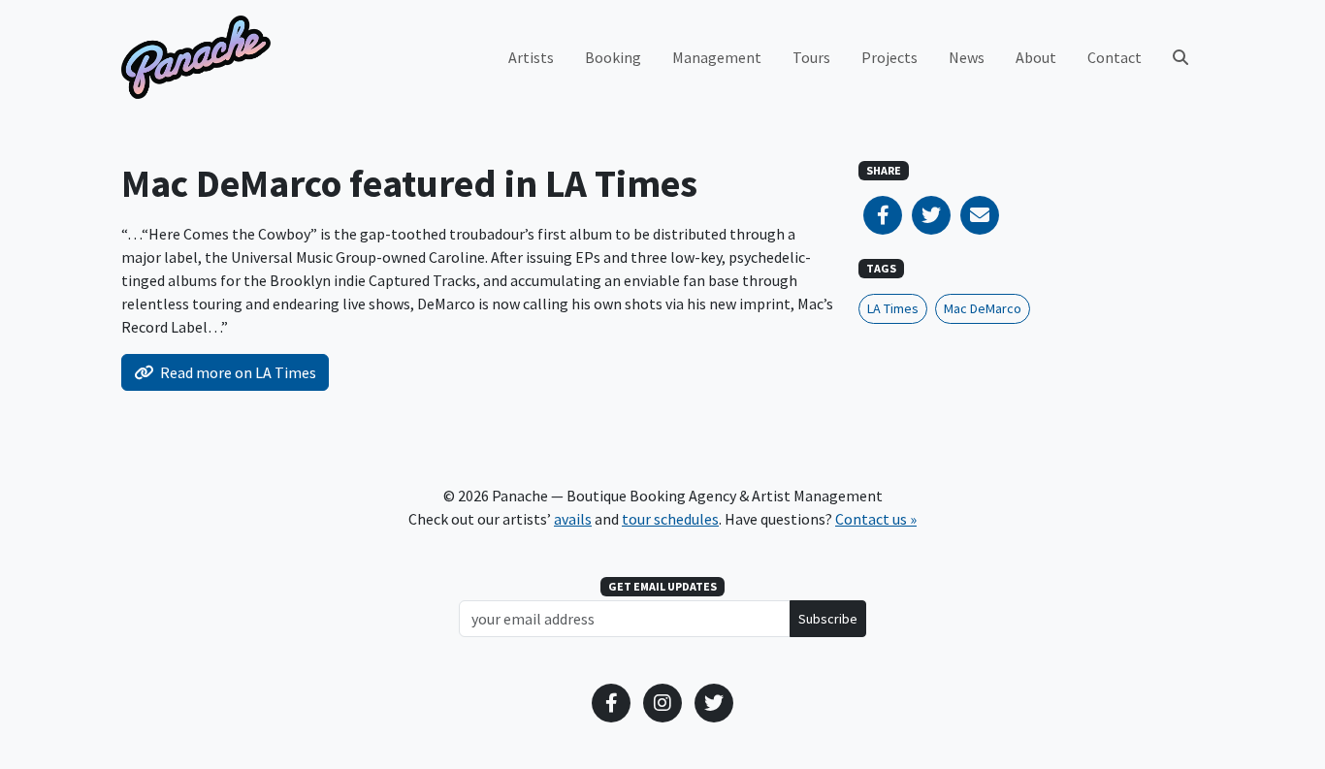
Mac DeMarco (982, 308)
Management (716, 57)
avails (573, 519)
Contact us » (876, 519)
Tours (811, 57)
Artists (531, 57)
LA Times (893, 308)
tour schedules (670, 519)
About (1036, 57)
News (967, 57)
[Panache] (196, 57)
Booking (613, 57)
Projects (889, 57)
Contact (1114, 57)
